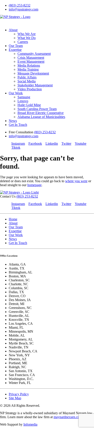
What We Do (26, 38)
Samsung (23, 97)
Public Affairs (27, 77)
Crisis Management (30, 57)
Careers (22, 42)
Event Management (30, 61)
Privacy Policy (19, 394)
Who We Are (26, 34)
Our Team (16, 46)
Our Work (16, 93)
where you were (76, 181)
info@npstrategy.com (23, 9)
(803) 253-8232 (19, 5)
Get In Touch (18, 125)
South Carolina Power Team (37, 109)
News (13, 121)
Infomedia (30, 424)
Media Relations (28, 65)
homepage (34, 185)
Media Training (28, 69)
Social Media (26, 81)
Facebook (35, 143)
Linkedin (51, 143)
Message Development (33, 73)
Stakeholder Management (35, 85)
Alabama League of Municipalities (41, 117)
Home (13, 219)
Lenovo (22, 101)
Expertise (15, 50)
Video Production (29, 89)
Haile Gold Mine (29, 105)
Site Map (15, 398)
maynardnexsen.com (68, 417)
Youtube (80, 143)
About (13, 30)
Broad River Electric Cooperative (40, 113)
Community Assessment (34, 53)
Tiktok (15, 147)
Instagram (18, 143)
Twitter (66, 143)
